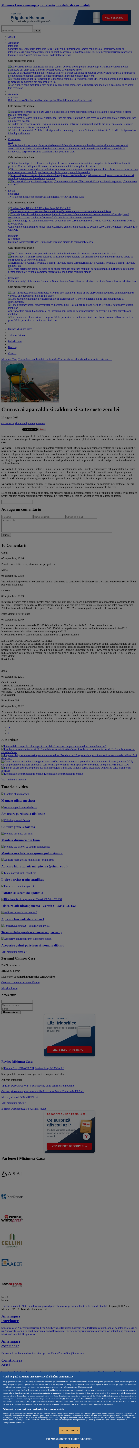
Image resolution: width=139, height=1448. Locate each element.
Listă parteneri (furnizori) (14, 1422)
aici (63, 1399)
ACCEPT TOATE (69, 1430)
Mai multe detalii (85, 1387)
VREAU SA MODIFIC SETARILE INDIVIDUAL (69, 1439)
